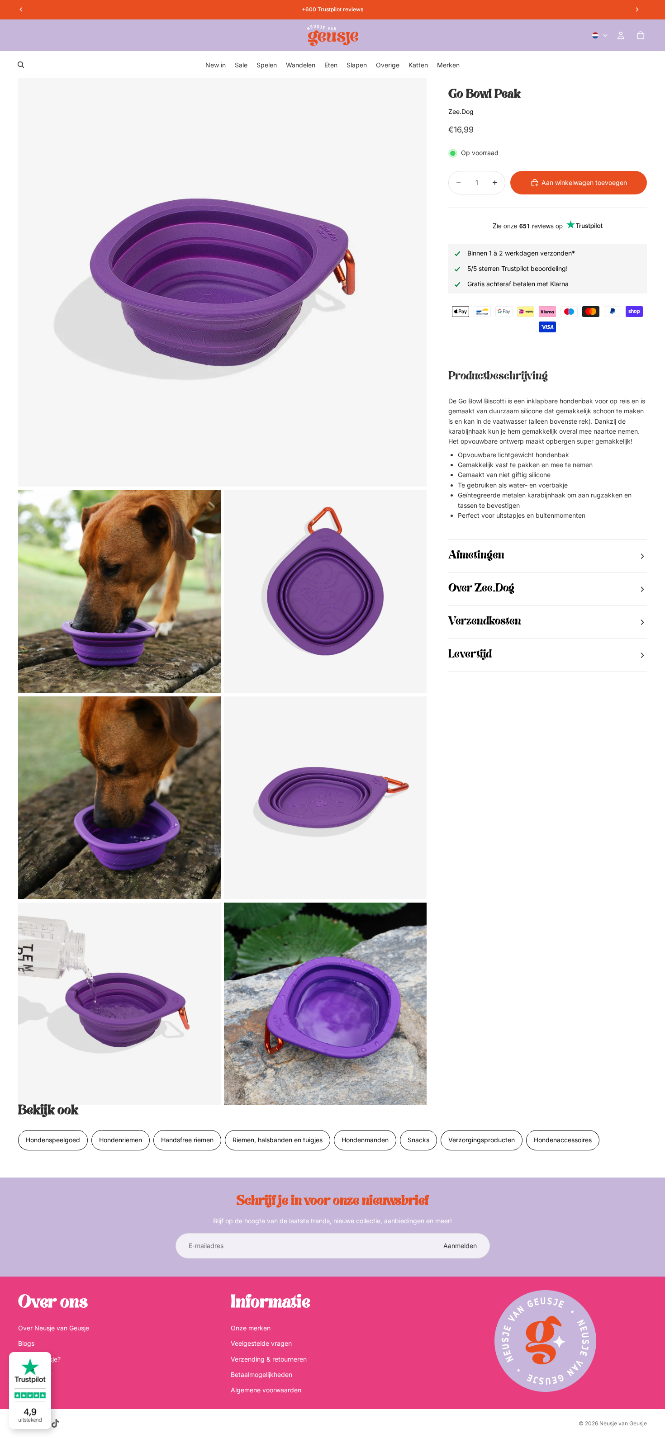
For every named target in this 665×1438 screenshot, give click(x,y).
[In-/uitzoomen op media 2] (119, 591)
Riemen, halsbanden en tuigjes (278, 1140)
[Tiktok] (55, 1423)
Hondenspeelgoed (53, 1140)
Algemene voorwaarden (266, 1390)
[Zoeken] (21, 65)
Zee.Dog (461, 111)
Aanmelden (460, 1245)
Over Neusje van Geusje (53, 1328)
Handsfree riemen (187, 1140)
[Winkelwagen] (641, 35)
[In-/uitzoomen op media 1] (222, 282)
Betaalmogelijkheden (261, 1374)
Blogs (26, 1343)
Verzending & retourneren (269, 1359)
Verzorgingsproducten (481, 1140)
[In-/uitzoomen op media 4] (119, 797)
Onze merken (251, 1328)
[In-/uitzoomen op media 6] (119, 1004)
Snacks (418, 1140)
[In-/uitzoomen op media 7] (325, 1004)
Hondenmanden (365, 1140)
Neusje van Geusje (623, 1423)
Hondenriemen (120, 1140)
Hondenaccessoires (563, 1140)
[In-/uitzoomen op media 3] (325, 591)
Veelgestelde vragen (261, 1343)
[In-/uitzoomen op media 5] (325, 797)
